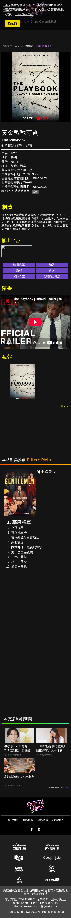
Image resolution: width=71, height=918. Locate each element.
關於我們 (13, 819)
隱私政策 (43, 819)
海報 (19, 270)
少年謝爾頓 (19, 557)
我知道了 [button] (13, 23)
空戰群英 (17, 528)
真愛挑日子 (19, 532)
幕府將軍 (21, 522)
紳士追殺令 (19, 561)
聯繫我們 (57, 819)
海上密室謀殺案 (22, 552)
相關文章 (19, 276)
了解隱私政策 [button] (24, 14)
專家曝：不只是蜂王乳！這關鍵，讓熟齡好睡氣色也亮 (18, 749)
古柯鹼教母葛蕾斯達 (25, 537)
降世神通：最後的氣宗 (26, 547)
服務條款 (28, 819)
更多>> (65, 406)
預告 (52, 264)
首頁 (17, 46)
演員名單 (19, 264)
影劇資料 (29, 46)
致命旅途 (17, 542)
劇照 (52, 270)
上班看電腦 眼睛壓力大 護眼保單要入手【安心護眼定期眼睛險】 (51, 749)
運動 (20, 146)
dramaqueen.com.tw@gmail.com (35, 906)
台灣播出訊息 (52, 276)
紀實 (29, 146)
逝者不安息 (19, 566)
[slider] (22, 190)
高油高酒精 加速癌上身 (19, 776)
